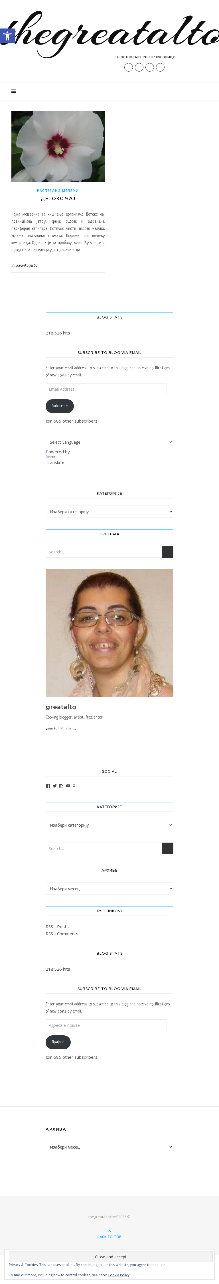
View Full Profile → (61, 729)
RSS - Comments (62, 933)
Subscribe (60, 406)
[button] (7, 36)
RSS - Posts (57, 926)
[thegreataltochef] (109, 41)
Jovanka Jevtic (26, 265)
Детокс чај (58, 198)
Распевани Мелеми (58, 190)
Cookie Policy (118, 1275)
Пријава (58, 1042)
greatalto (61, 707)
